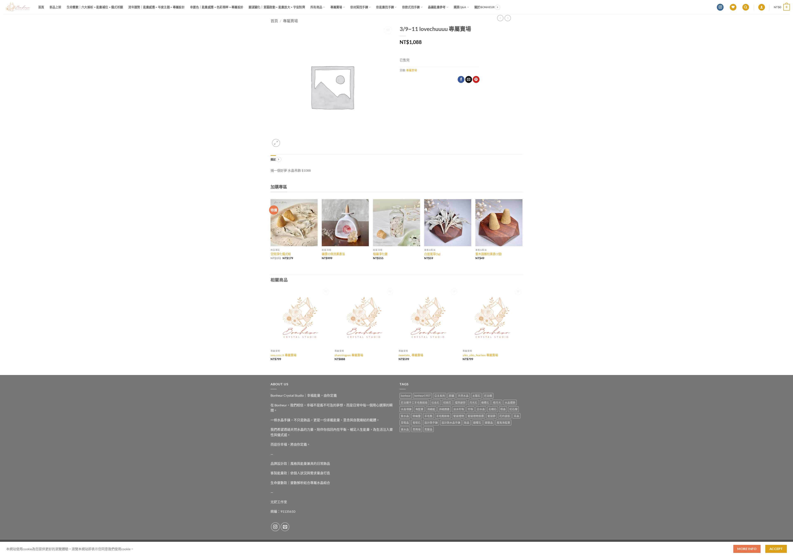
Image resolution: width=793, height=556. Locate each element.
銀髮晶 (489, 422)
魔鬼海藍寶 (503, 422)
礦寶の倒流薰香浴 (333, 254)
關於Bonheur (484, 7)
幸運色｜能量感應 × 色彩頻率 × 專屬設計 (216, 7)
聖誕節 (492, 416)
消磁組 (431, 409)
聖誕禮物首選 (476, 416)
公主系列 (439, 395)
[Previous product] (508, 18)
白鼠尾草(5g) (432, 254)
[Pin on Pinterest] (476, 79)
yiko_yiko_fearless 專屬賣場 (480, 355)
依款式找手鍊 (411, 7)
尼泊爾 (488, 395)
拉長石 (435, 402)
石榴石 (493, 409)
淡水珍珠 (458, 409)
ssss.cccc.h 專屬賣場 (283, 355)
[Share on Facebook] (461, 79)
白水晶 (481, 409)
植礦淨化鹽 (380, 254)
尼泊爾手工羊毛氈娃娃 (414, 402)
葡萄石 (417, 422)
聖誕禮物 (458, 416)
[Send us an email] (285, 526)
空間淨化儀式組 (281, 254)
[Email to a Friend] (468, 79)
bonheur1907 (422, 395)
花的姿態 (504, 416)
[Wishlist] (733, 7)
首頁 (41, 7)
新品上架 (55, 7)
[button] (761, 7)
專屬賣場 (336, 7)
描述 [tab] (273, 159)
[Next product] (500, 18)
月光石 (473, 402)
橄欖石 (485, 402)
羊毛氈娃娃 (443, 416)
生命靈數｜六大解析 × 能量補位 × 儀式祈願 (95, 7)
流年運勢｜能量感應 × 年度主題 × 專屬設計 (156, 7)
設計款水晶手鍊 (451, 422)
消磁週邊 (444, 409)
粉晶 (503, 409)
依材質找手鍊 (359, 7)
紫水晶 (405, 416)
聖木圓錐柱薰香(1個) (488, 254)
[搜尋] (745, 7)
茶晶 (516, 416)
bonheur (406, 395)
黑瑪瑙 (417, 429)
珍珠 (470, 409)
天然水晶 (463, 395)
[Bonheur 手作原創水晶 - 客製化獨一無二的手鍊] (17, 7)
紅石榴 (513, 409)
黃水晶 (405, 429)
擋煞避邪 (460, 402)
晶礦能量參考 (437, 7)
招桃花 (447, 402)
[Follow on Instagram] (720, 7)
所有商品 (316, 7)
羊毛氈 (428, 416)
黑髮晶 (428, 429)
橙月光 (497, 402)
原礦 (451, 395)
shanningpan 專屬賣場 (349, 355)
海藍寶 (419, 409)
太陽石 (476, 395)
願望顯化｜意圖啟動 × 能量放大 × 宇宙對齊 (277, 7)
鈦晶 (466, 422)
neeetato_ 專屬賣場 (411, 355)
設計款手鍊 (431, 422)
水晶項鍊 (406, 409)
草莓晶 (405, 422)
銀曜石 (477, 422)
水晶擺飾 (510, 402)
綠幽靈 (417, 416)
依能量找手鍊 (385, 7)
